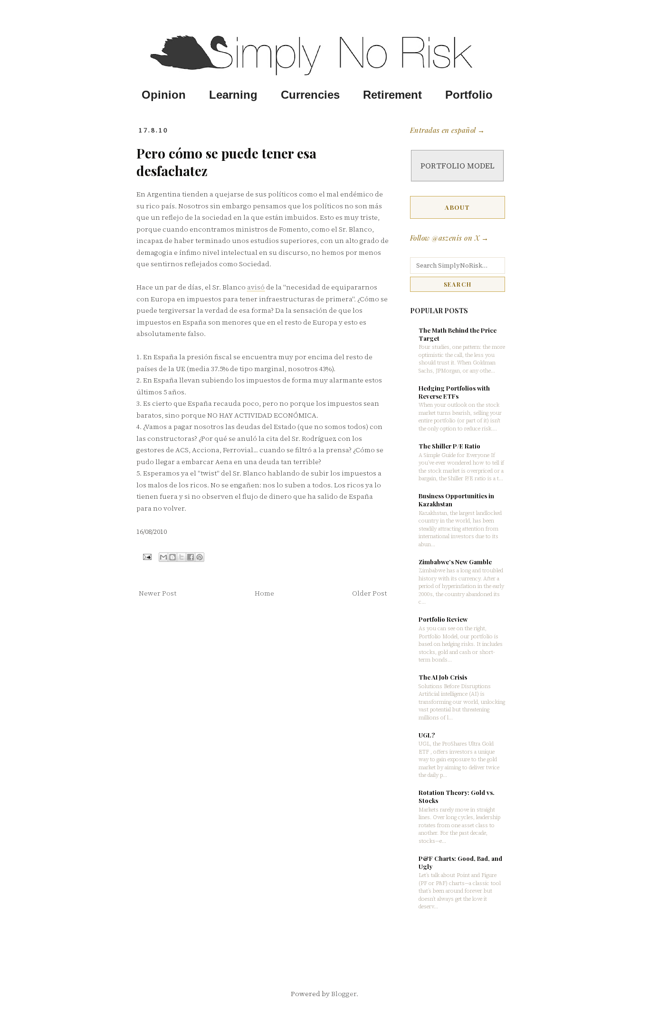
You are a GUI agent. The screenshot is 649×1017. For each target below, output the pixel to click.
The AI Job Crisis (443, 677)
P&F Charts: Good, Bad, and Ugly (460, 862)
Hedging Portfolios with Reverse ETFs (454, 392)
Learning (233, 95)
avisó (256, 287)
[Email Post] (146, 556)
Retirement (392, 95)
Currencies (310, 95)
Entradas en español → (447, 130)
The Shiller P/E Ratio (449, 446)
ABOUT (457, 207)
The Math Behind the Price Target (457, 334)
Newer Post (157, 593)
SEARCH (458, 284)
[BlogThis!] (172, 557)
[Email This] (163, 557)
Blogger (343, 993)
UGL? (427, 735)
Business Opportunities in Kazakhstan (456, 500)
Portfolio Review (443, 619)
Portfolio (469, 95)
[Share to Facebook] (190, 557)
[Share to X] (181, 557)
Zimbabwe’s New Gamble (455, 562)
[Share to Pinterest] (199, 557)
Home (264, 593)
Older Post (369, 593)
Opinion (164, 95)
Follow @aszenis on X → (449, 238)
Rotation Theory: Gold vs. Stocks (457, 796)
